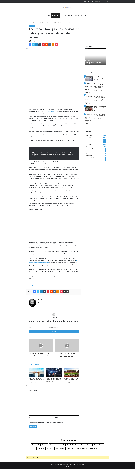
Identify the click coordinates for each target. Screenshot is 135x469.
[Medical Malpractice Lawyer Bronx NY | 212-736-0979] (89, 78)
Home (49, 15)
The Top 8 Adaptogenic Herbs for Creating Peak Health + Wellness (99, 116)
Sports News (84, 15)
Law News (88, 146)
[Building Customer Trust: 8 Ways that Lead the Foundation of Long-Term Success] (36, 372)
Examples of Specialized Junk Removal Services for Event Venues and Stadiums (71, 380)
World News (76, 15)
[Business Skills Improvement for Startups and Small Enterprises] (54, 372)
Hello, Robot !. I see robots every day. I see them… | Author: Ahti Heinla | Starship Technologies (99, 86)
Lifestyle (70, 15)
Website (56, 417)
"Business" (88, 151)
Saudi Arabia (40, 245)
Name (30, 412)
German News (89, 155)
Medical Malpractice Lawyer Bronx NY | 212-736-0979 (99, 78)
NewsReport (33, 40)
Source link (31, 285)
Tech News (63, 15)
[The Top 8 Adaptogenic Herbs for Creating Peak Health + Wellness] (89, 119)
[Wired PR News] (68, 8)
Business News (55, 15)
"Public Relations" (90, 157)
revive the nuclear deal (72, 162)
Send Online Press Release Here (77, 464)
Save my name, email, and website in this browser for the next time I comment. (47, 422)
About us (57, 464)
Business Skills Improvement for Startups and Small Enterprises (53, 379)
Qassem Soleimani (51, 111)
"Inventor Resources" (90, 160)
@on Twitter (29, 453)
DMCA (61, 464)
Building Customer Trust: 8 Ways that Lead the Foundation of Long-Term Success (36, 380)
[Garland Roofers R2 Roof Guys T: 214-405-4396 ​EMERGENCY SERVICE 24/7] (89, 108)
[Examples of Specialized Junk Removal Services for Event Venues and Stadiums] (71, 372)
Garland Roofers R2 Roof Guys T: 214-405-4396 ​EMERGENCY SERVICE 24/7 (100, 108)
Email (30, 417)
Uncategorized (89, 148)
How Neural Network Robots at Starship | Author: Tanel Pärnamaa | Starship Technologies (100, 97)
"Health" (87, 153)
